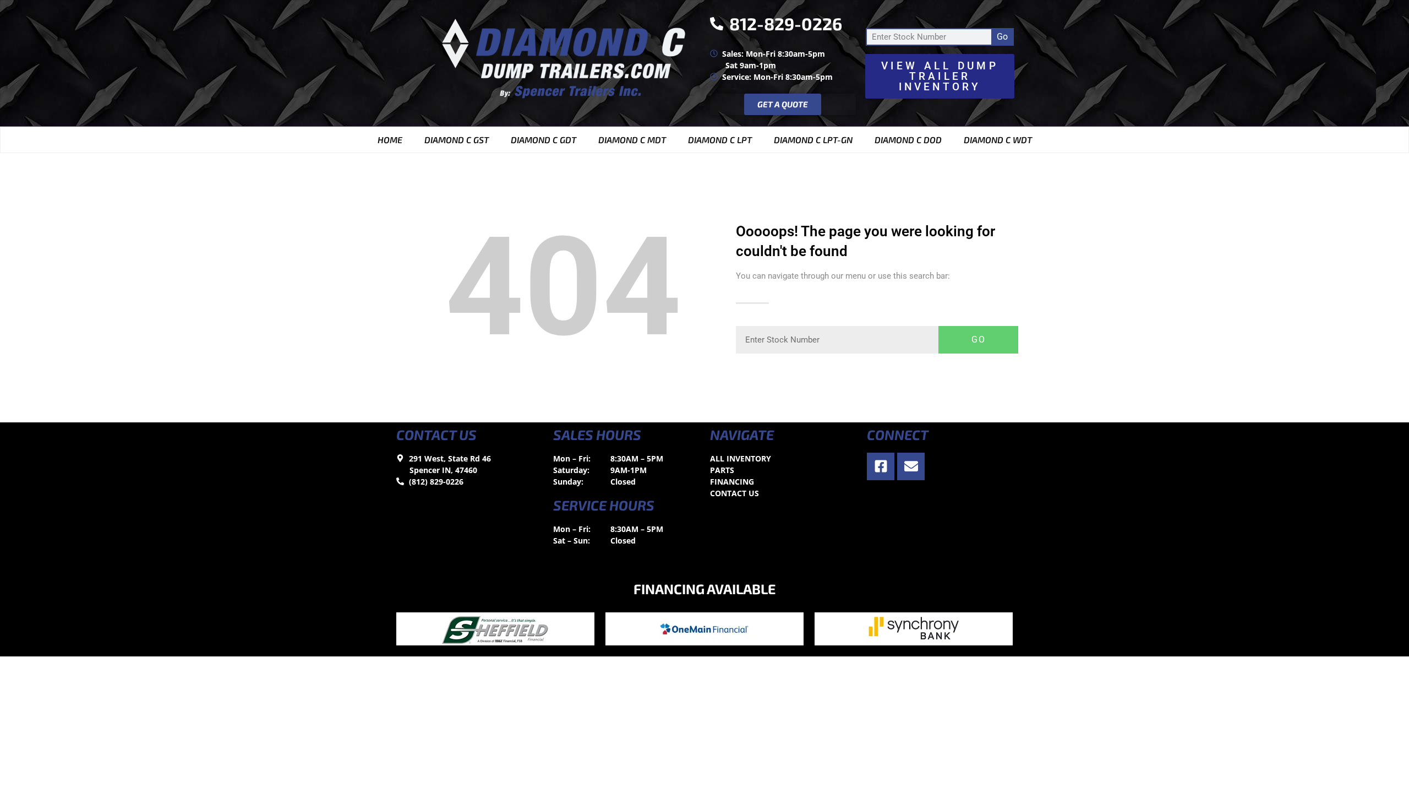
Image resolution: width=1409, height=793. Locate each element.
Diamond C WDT (998, 139)
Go (1002, 36)
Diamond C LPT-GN (813, 139)
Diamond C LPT (720, 139)
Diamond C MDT (632, 139)
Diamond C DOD (908, 139)
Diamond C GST (456, 139)
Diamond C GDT (543, 139)
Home (390, 139)
